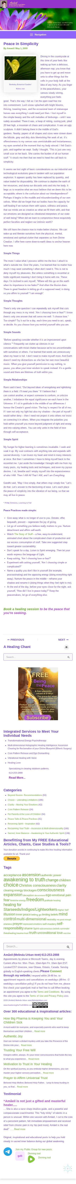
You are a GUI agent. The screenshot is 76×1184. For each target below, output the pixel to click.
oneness (8, 924)
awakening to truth (24, 879)
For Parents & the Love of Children (24, 814)
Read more (39, 1031)
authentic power (51, 875)
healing (57, 900)
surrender (64, 928)
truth (33, 933)
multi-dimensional (31, 919)
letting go (36, 914)
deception (28, 895)
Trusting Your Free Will (20, 1050)
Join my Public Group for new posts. (34, 1149)
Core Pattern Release (18, 809)
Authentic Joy (13, 1036)
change (52, 880)
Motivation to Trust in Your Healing (28, 1064)
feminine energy (18, 900)
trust (26, 933)
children (65, 880)
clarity (61, 885)
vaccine (67, 933)
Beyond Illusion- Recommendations (25, 795)
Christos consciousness (37, 885)
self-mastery (49, 924)
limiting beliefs (50, 914)
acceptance (12, 875)
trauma (20, 933)
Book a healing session (21, 609)
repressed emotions (32, 924)
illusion (9, 914)
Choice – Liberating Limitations (23, 800)
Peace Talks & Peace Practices (22, 819)
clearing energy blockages (20, 890)
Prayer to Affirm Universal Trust (26, 1078)
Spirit (36, 928)
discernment (39, 895)
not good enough (64, 919)
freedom (35, 899)
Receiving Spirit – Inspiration (21, 823)
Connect (56, 971)
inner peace (23, 914)
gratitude (48, 900)
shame (28, 928)
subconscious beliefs (49, 928)
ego (48, 895)
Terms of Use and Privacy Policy (46, 996)
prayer (17, 924)
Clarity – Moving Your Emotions (23, 804)
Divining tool (34, 1153)
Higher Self (63, 910)
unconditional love (50, 933)
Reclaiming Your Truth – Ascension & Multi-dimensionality (35, 828)
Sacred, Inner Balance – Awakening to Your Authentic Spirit (36, 833)
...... (17, 1129)
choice (11, 885)
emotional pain (61, 895)
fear (7, 900)
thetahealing (10, 933)
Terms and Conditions (48, 991)
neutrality (51, 919)
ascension (31, 874)
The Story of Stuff (23, 534)
